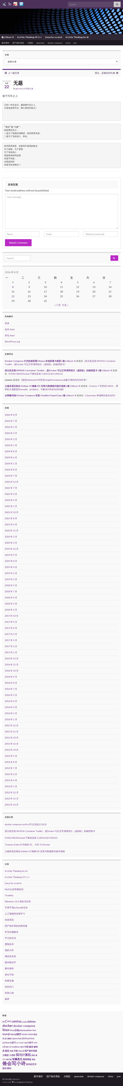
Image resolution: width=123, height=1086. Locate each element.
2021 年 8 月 (11, 518)
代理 (26, 1046)
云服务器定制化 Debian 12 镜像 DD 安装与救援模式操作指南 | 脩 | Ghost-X (42, 386)
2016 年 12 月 (11, 658)
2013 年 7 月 (11, 768)
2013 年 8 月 (11, 762)
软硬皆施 (9, 980)
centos (16, 1021)
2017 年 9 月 (11, 622)
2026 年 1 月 (11, 445)
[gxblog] (4, 3)
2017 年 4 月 (11, 634)
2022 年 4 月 (11, 500)
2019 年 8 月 (11, 561)
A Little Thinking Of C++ (29, 37)
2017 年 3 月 (11, 640)
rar (17, 1043)
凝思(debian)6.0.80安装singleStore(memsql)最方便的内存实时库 (54, 379)
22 (13, 296)
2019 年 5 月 (11, 573)
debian (31, 1021)
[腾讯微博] (21, 3)
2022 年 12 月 (11, 481)
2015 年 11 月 (11, 731)
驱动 (9, 1068)
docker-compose (55, 43)
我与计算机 (23, 1055)
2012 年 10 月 (11, 804)
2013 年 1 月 (11, 786)
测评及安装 (10, 956)
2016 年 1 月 (11, 719)
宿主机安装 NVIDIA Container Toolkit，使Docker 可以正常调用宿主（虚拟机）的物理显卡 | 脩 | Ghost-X (58, 370)
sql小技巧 (28, 1042)
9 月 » (65, 304)
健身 (31, 1046)
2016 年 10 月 (11, 670)
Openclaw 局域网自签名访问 (100, 395)
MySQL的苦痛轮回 (14, 889)
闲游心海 (29, 88)
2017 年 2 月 (11, 646)
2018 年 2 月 (11, 609)
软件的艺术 (31, 1064)
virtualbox (14, 1046)
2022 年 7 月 (11, 487)
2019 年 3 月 (11, 579)
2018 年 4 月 (11, 597)
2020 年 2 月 (11, 542)
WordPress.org (12, 341)
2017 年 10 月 (11, 615)
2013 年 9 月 (11, 756)
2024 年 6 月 (11, 457)
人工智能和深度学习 (15, 913)
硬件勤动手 (10, 962)
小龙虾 (12, 1055)
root (21, 1042)
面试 (4, 1068)
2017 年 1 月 (11, 652)
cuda (24, 1021)
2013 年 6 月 (11, 774)
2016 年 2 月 (11, 713)
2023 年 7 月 (11, 475)
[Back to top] (116, 1079)
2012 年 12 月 (11, 792)
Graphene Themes (24, 1082)
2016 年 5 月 (11, 695)
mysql (6, 1034)
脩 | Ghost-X (8, 37)
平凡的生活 (10, 938)
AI (3, 1021)
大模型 (30, 43)
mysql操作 (15, 1034)
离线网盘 (27, 1059)
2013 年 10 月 (11, 749)
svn (35, 1042)
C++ (8, 1021)
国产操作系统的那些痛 (16, 925)
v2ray (68, 43)
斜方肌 (9, 1059)
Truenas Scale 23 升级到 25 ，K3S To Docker (27, 844)
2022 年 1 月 (11, 506)
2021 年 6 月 (11, 524)
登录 (7, 323)
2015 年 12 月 (11, 725)
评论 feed (9, 335)
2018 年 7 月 (11, 591)
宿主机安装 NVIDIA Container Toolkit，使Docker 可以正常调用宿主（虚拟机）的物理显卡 (50, 831)
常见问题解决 (11, 932)
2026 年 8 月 (11, 414)
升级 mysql (19, 1050)
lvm (34, 1030)
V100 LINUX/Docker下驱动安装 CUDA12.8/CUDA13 (35, 373)
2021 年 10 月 (11, 512)
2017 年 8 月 (11, 628)
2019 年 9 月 (11, 554)
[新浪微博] (15, 3)
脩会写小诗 (14, 1063)
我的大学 (9, 950)
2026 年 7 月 (11, 420)
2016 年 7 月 (11, 689)
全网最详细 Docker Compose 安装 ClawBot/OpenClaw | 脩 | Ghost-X (40, 395)
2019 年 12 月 (11, 548)
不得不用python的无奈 (16, 907)
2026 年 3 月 (11, 433)
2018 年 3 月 (11, 603)
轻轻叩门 (9, 986)
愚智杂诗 (9, 944)
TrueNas (9, 895)
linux (5, 1030)
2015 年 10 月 (11, 737)
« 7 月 (58, 304)
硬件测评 (5, 43)
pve (75, 43)
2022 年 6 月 (11, 494)
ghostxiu (19, 88)
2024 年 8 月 (11, 451)
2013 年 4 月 (11, 780)
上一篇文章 (13, 72)
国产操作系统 (18, 43)
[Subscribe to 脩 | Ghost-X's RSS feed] (9, 3)
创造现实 (9, 919)
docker (7, 1025)
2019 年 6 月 (11, 567)
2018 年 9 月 (11, 585)
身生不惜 (9, 974)
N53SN (24, 1034)
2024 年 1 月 (11, 463)
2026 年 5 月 (11, 427)
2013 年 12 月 (11, 743)
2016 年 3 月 (11, 707)
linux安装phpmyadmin (21, 1030)
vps (22, 1046)
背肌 (33, 1059)
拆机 (33, 1055)
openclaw (40, 43)
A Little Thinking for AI (77, 37)
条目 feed (9, 329)
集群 (7, 999)
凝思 (7, 1050)
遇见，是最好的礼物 (105, 72)
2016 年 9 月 (11, 676)
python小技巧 (9, 1042)
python (30, 1038)
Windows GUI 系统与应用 (18, 901)
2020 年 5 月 (11, 536)
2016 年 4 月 (11, 701)
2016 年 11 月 (11, 664)
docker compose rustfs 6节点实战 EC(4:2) (25, 824)
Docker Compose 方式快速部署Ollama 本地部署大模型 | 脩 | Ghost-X (40, 361)
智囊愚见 (17, 1059)
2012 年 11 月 (11, 798)
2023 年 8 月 (11, 469)
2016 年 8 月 (11, 682)
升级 (11, 1051)
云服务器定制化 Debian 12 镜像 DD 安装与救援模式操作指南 (35, 851)
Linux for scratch (53, 37)
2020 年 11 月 (11, 530)
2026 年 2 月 (11, 439)
